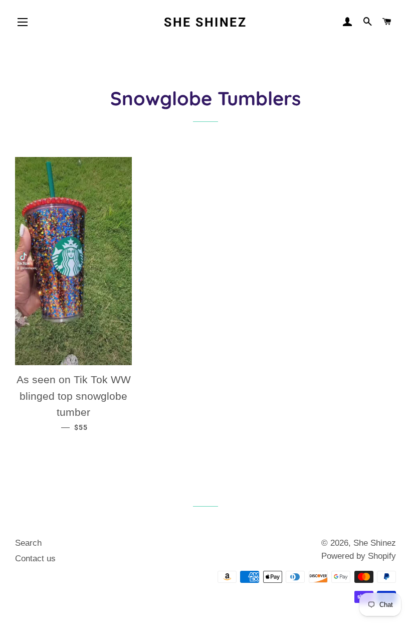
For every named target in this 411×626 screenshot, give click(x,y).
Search (28, 543)
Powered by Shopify (358, 556)
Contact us (35, 558)
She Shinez (205, 22)
